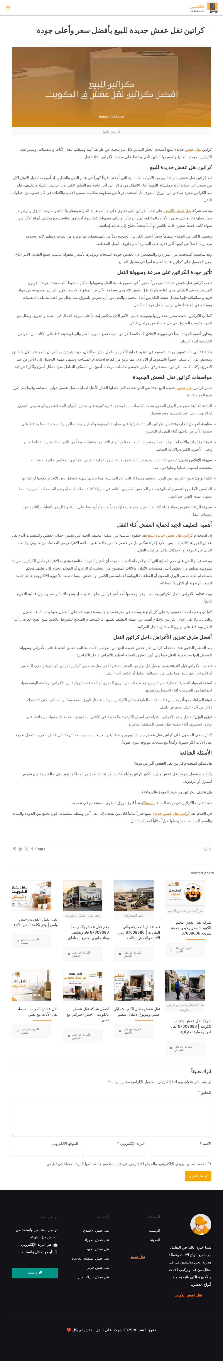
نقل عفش (193, 149)
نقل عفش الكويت (188, 1295)
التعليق (204, 1092)
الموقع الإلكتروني (65, 1143)
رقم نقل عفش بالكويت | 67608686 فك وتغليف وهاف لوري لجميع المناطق (88, 932)
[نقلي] (195, 7)
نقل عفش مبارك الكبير (93, 1277)
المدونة (155, 1240)
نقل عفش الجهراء (96, 1240)
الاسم (205, 1143)
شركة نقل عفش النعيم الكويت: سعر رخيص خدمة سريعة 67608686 (191, 927)
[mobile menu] (8, 7)
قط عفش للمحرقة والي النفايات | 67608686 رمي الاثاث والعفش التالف (139, 932)
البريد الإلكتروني (131, 1143)
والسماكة (148, 803)
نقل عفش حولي (98, 1267)
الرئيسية (154, 1230)
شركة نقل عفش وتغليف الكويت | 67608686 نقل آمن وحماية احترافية (191, 1026)
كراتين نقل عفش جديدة (171, 813)
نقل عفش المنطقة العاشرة (90, 1258)
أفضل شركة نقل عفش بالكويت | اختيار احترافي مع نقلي (87, 1014)
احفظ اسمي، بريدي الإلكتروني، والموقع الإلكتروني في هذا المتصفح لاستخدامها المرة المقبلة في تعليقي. (126, 1164)
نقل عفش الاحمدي (96, 1230)
